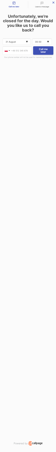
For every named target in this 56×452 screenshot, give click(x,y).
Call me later (43, 50)
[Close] (53, 2)
